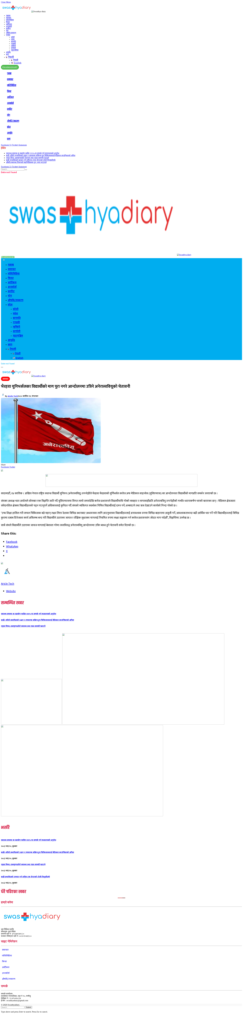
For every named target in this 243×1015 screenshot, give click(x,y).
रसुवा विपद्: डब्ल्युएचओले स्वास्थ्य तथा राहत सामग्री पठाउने (27, 158)
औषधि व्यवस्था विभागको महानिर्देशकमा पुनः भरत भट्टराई (26, 162)
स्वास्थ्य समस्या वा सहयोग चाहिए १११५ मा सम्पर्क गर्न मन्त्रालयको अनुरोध (32, 153)
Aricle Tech (13, 396)
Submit (28, 1007)
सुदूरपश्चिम (14, 50)
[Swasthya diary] (96, 255)
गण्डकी (13, 44)
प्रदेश (8, 35)
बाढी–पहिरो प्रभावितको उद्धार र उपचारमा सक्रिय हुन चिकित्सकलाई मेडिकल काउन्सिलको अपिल (40, 155)
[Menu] (2, 367)
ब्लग (7, 54)
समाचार (8, 18)
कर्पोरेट (8, 28)
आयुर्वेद (8, 52)
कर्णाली (13, 48)
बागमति (13, 41)
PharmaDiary (8, 257)
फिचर (8, 22)
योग (7, 31)
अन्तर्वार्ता (9, 26)
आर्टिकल (9, 24)
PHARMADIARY (10, 67)
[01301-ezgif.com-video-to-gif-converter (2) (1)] (31, 724)
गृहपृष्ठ (8, 16)
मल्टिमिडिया (10, 20)
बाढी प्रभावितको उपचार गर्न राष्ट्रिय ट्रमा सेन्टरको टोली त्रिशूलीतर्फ (31, 160)
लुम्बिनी (13, 46)
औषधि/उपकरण (11, 33)
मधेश (13, 39)
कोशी (13, 37)
